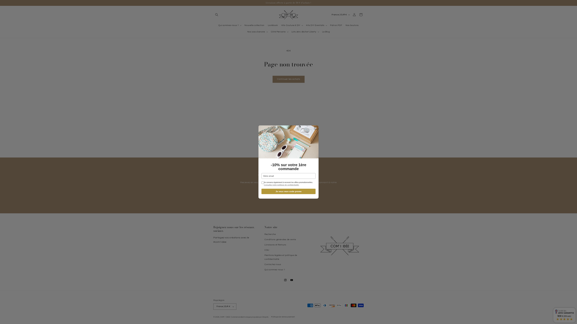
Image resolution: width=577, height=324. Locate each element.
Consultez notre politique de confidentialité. (281, 185)
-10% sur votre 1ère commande (288, 167)
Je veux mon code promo (289, 191)
